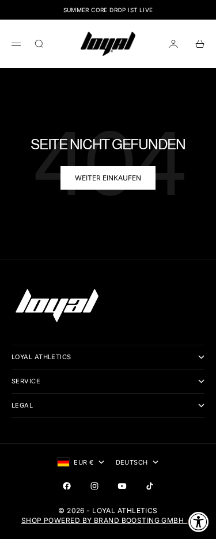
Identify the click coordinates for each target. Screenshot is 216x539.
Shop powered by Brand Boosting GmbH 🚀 (108, 520)
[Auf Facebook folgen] (66, 486)
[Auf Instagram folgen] (94, 486)
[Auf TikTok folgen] (149, 486)
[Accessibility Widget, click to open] (198, 521)
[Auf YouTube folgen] (122, 486)
